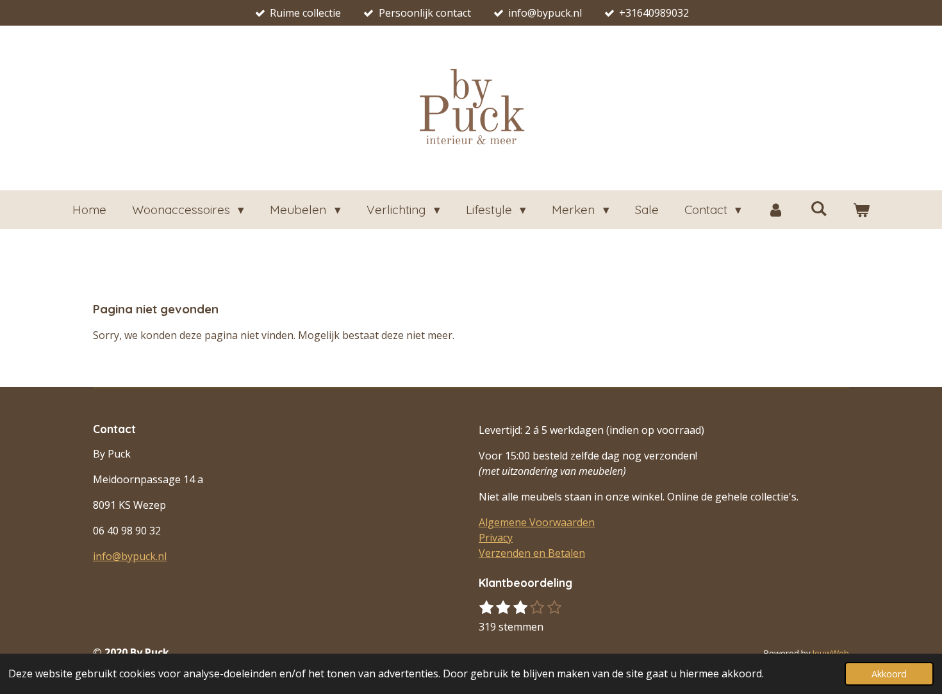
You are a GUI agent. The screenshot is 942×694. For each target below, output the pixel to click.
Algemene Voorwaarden (537, 522)
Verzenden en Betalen (532, 553)
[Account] (775, 210)
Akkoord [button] (889, 674)
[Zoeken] (818, 208)
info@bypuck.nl (130, 556)
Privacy (496, 538)
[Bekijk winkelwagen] (861, 210)
